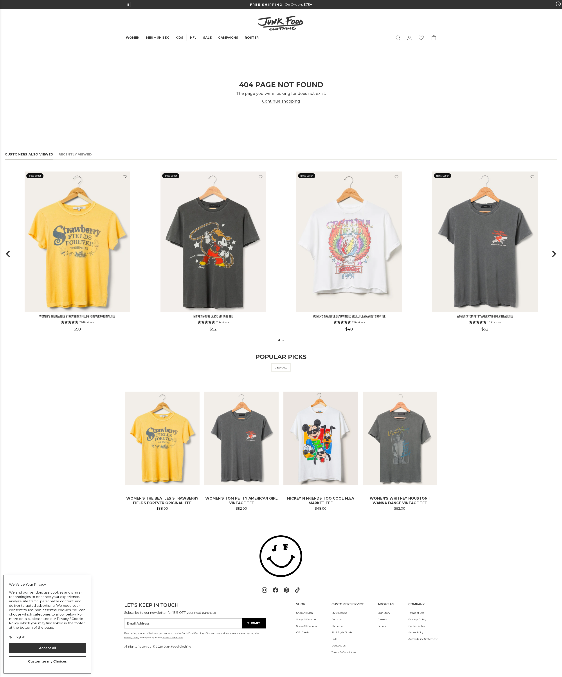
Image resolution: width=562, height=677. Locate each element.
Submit (253, 623)
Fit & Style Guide (341, 632)
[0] (421, 37)
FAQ (334, 639)
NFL (193, 38)
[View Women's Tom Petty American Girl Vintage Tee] (485, 242)
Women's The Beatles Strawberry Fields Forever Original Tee (77, 316)
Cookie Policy (416, 626)
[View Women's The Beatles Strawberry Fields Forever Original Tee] (77, 242)
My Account (339, 612)
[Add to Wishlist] (124, 177)
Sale (207, 38)
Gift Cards (302, 632)
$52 (213, 329)
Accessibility (415, 632)
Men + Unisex (157, 38)
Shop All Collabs (306, 626)
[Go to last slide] (8, 253)
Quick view (77, 307)
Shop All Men (304, 612)
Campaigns (228, 38)
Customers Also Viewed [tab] (29, 154)
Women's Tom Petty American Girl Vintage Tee (485, 316)
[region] (281, 254)
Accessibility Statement (423, 639)
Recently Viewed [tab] (75, 154)
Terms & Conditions (343, 652)
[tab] (279, 340)
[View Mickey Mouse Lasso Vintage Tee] (213, 242)
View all (281, 367)
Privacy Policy (417, 619)
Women (132, 38)
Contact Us (338, 645)
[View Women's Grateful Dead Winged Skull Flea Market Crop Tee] (349, 242)
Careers (382, 619)
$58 (77, 329)
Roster (252, 38)
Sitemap (383, 626)
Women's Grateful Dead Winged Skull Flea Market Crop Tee (349, 316)
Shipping (337, 626)
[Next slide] (553, 253)
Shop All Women (306, 619)
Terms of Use (416, 612)
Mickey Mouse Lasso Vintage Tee (213, 316)
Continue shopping (281, 101)
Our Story (384, 612)
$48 (349, 329)
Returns (336, 619)
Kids (179, 38)
